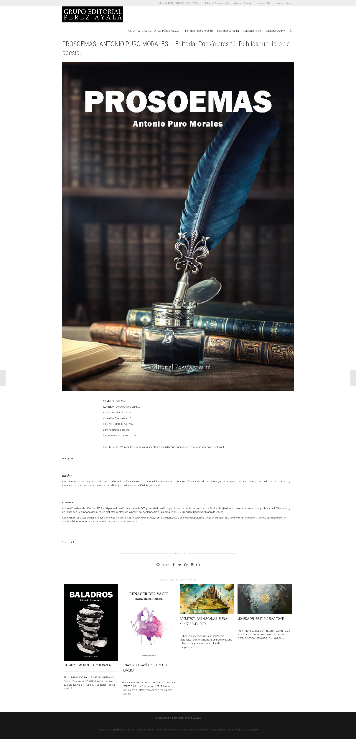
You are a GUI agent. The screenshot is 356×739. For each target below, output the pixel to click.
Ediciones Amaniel (242, 3)
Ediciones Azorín (283, 3)
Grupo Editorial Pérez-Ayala (225, 729)
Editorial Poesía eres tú (217, 3)
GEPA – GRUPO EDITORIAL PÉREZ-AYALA (178, 3)
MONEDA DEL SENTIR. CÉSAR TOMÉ (261, 619)
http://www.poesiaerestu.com (119, 435)
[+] (91, 622)
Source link (68, 542)
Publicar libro (250, 729)
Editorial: (103, 729)
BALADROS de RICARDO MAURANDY (87, 665)
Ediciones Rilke (263, 3)
